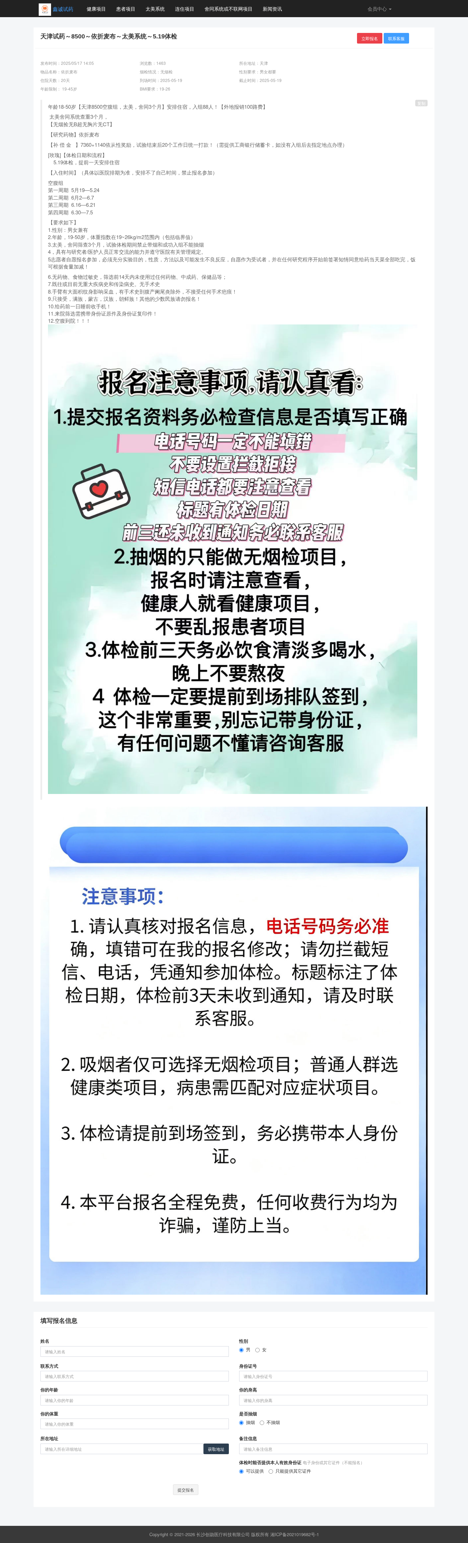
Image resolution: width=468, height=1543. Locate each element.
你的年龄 (49, 1390)
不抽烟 (273, 1422)
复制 (421, 103)
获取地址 (216, 1449)
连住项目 (184, 8)
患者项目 (125, 8)
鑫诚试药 (63, 8)
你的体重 (49, 1414)
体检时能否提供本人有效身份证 (302, 1462)
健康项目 (96, 8)
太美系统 (155, 8)
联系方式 (49, 1366)
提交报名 (185, 1490)
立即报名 (369, 38)
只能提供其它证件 (293, 1471)
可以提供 (255, 1471)
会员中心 (378, 8)
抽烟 (250, 1422)
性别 (243, 1341)
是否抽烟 (248, 1414)
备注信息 (248, 1438)
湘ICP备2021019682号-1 (294, 1534)
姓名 (44, 1341)
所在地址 (49, 1438)
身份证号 (248, 1366)
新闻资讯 (272, 8)
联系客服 (396, 38)
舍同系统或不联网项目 (229, 8)
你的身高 (248, 1390)
